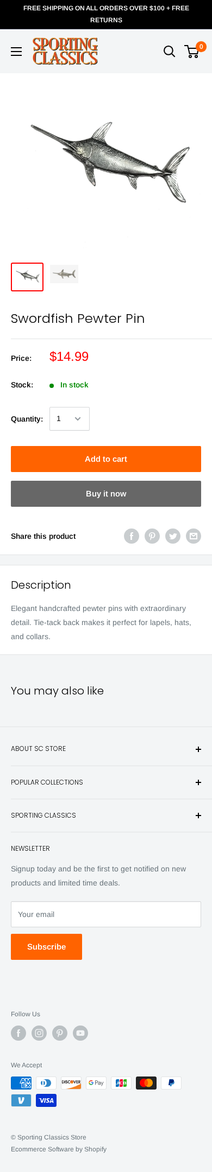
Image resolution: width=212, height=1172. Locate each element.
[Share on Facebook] (131, 536)
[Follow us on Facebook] (18, 1033)
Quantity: (27, 419)
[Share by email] (193, 536)
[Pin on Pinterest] (152, 536)
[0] (192, 51)
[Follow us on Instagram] (39, 1033)
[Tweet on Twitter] (172, 536)
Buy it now (106, 493)
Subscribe (46, 946)
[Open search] (170, 52)
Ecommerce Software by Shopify (59, 1149)
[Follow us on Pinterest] (59, 1033)
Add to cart (106, 458)
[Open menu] (16, 51)
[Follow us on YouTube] (80, 1033)
